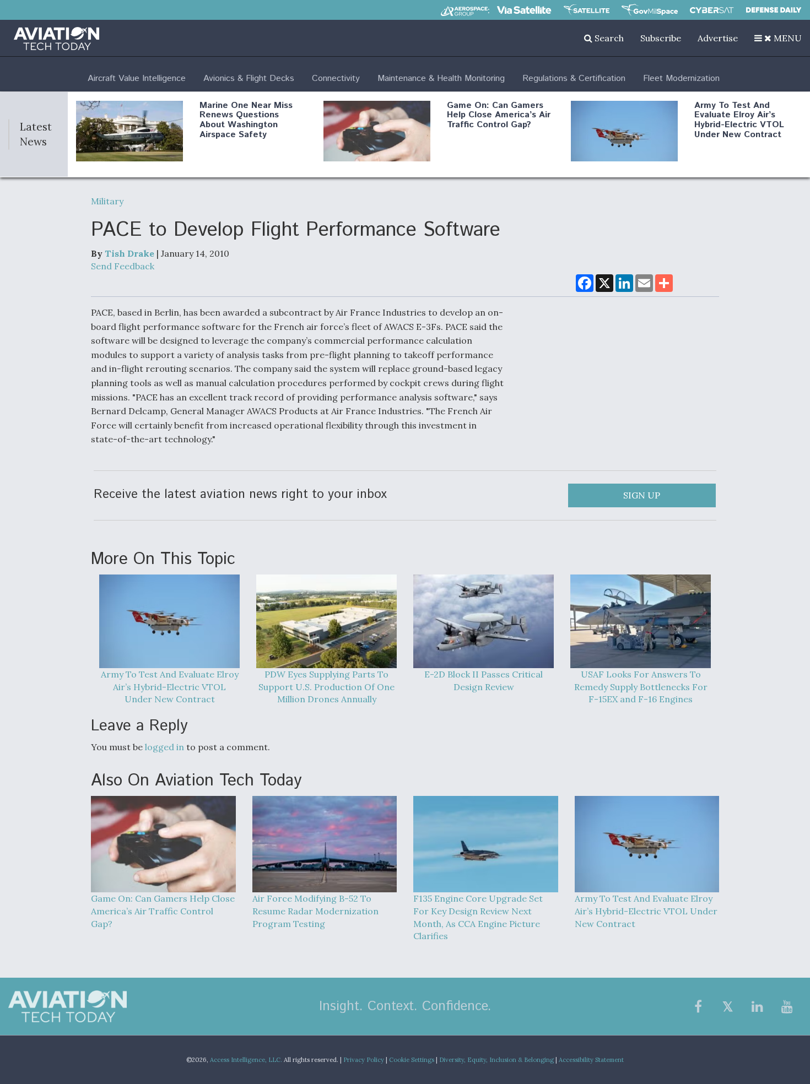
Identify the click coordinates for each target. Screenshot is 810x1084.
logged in (164, 746)
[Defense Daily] (773, 10)
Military (107, 201)
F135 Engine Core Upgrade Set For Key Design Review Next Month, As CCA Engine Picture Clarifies (478, 917)
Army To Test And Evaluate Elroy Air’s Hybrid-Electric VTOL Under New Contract (739, 120)
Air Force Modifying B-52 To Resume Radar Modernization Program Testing (315, 911)
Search (608, 38)
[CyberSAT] (711, 10)
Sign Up (641, 495)
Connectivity (336, 78)
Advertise (718, 38)
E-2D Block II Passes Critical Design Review (483, 680)
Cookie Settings (411, 1060)
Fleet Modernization (681, 78)
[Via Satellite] (524, 10)
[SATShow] (586, 9)
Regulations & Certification (573, 78)
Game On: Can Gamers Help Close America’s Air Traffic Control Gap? (498, 115)
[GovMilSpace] (650, 10)
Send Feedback (122, 266)
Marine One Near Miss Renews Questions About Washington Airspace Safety (246, 120)
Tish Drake (129, 253)
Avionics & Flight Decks (248, 78)
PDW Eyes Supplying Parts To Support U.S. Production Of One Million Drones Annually (326, 687)
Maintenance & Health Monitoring (441, 78)
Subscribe (660, 38)
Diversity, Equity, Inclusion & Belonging (496, 1060)
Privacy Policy (363, 1060)
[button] (778, 38)
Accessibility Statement (591, 1060)
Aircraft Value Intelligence (137, 78)
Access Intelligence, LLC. (246, 1060)
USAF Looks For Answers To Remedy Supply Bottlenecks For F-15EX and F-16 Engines (641, 687)
